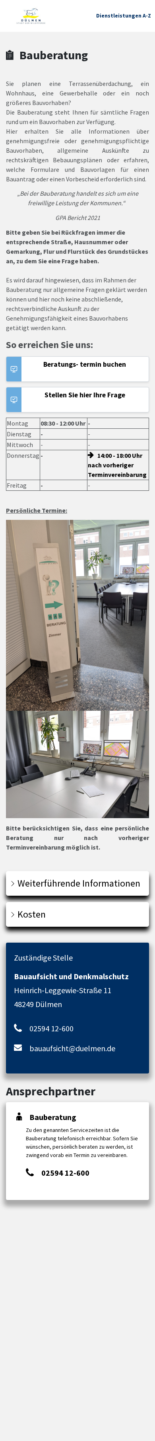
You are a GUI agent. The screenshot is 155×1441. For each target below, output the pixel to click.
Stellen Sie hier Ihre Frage (85, 395)
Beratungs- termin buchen (84, 364)
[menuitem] (123, 16)
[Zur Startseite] (31, 16)
